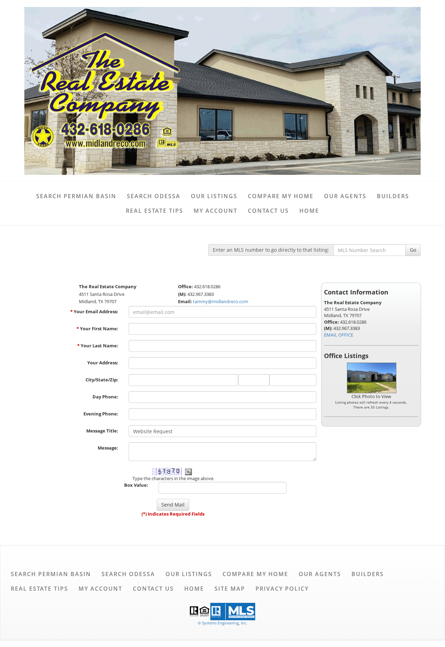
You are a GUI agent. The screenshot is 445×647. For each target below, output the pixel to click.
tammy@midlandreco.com (220, 301)
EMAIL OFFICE (338, 335)
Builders (393, 196)
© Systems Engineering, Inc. (222, 622)
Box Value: (136, 485)
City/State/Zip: (102, 380)
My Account (215, 211)
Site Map (230, 588)
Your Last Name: (97, 345)
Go (413, 249)
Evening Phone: (100, 414)
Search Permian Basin (76, 196)
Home (309, 211)
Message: (108, 448)
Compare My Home (281, 196)
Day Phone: (105, 397)
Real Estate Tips (154, 211)
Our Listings (214, 196)
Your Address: (102, 362)
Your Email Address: (94, 311)
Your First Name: (97, 328)
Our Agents (345, 196)
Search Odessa (153, 196)
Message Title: (102, 431)
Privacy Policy (282, 588)
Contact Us (268, 211)
